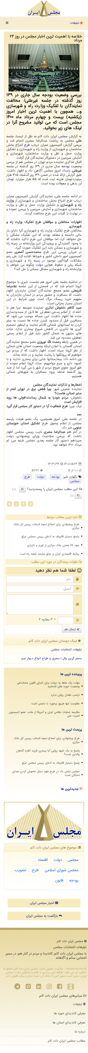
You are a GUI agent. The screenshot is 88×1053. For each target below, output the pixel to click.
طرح (27, 145)
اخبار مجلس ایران (42, 903)
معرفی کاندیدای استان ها (69, 1022)
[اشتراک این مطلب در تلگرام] (31, 503)
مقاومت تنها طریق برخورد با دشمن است (55, 704)
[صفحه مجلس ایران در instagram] (49, 987)
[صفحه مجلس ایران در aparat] (70, 987)
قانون (59, 880)
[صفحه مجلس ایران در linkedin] (38, 987)
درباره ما (80, 1031)
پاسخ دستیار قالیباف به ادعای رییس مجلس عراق (50, 537)
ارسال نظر (70, 629)
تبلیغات (75, 23)
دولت (39, 264)
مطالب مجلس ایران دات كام (66, 1040)
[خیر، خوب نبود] (78, 495)
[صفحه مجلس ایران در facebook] (59, 987)
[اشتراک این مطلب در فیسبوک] (23, 503)
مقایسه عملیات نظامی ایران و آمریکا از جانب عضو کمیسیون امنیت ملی (44, 714)
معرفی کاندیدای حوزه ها (69, 1013)
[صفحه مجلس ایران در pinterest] (28, 987)
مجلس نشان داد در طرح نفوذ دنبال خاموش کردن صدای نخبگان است (46, 773)
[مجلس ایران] (44, 8)
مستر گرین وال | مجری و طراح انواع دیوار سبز (51, 658)
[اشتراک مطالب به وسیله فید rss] (9, 503)
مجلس (62, 136)
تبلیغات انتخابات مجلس (66, 649)
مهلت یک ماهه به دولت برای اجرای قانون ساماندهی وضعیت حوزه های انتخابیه (48, 685)
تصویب (20, 870)
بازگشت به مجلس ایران (42, 916)
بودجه (66, 166)
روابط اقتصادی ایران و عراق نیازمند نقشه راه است (49, 554)
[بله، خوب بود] (22, 489)
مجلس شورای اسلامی (61, 870)
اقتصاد (43, 860)
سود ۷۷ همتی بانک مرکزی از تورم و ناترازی (53, 545)
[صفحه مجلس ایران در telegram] (17, 987)
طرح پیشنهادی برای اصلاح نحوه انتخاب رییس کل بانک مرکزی (46, 526)
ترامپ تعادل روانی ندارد (65, 695)
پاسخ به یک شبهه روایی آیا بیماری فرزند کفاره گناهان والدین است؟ (48, 752)
